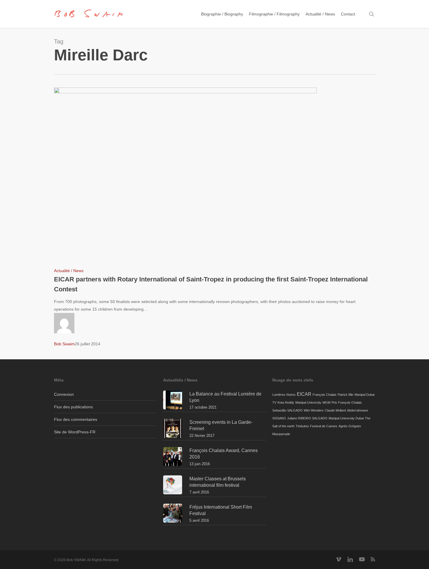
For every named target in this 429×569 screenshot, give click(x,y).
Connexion (64, 394)
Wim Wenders (314, 410)
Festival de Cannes (323, 426)
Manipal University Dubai (346, 418)
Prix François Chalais (347, 402)
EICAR (304, 394)
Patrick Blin (345, 394)
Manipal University (308, 402)
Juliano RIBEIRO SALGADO (307, 418)
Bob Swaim (64, 344)
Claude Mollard (335, 410)
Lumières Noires (284, 394)
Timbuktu (302, 426)
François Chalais (324, 394)
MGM (326, 402)
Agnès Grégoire (350, 426)
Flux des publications (73, 407)
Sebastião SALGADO (287, 410)
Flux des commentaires (75, 419)
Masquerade (281, 434)
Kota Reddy (286, 402)
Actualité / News (68, 270)
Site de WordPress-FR (74, 432)
